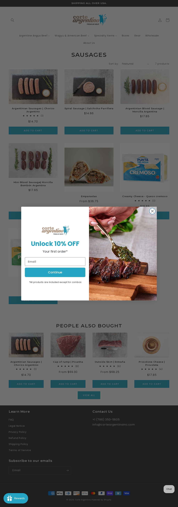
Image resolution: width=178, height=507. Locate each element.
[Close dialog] (152, 211)
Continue (55, 272)
